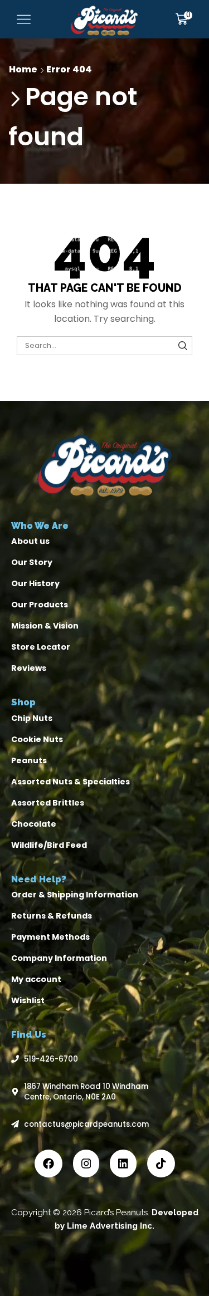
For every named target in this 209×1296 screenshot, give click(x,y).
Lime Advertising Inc (109, 1226)
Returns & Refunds (51, 915)
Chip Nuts (31, 718)
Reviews (28, 668)
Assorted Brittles (47, 802)
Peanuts (29, 760)
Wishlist (28, 1000)
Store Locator (40, 646)
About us (30, 541)
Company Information (59, 958)
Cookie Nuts (37, 739)
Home (23, 69)
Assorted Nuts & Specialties (70, 781)
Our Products (39, 604)
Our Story (31, 562)
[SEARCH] (182, 345)
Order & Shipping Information (74, 894)
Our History (35, 583)
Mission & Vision (45, 625)
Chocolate (33, 823)
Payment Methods (50, 936)
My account (36, 979)
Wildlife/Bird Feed (49, 845)
